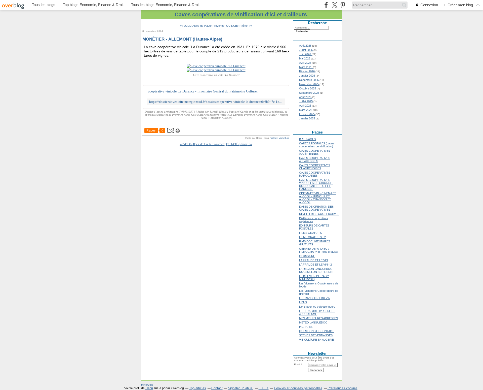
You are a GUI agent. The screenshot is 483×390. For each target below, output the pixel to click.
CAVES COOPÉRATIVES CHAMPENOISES (314, 167)
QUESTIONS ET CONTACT (316, 331)
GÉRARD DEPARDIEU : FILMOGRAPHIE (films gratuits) (318, 250)
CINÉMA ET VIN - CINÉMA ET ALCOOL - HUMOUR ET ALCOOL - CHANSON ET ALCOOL (317, 198)
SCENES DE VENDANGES (316, 335)
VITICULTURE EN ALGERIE (316, 339)
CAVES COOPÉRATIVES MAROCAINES (314, 174)
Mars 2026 (306, 67)
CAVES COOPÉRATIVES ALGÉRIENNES (314, 152)
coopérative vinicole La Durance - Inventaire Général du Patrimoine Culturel (203, 91)
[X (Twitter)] (334, 5)
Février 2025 (307, 114)
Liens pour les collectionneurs (317, 306)
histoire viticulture (280, 138)
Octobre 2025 (308, 88)
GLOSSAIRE (307, 255)
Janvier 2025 (307, 118)
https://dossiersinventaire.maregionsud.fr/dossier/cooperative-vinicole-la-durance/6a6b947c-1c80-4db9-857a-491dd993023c (216, 102)
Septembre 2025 (309, 92)
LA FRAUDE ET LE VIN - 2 (315, 264)
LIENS (303, 302)
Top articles (197, 388)
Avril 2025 (305, 105)
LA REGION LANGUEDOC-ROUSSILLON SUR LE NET (316, 270)
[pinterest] (343, 5)
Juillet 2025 (306, 101)
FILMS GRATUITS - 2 (312, 237)
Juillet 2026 (306, 49)
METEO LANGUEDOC (313, 322)
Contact (217, 388)
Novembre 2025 (309, 84)
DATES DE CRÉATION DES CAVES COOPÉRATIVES (316, 208)
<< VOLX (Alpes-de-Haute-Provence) (202, 25)
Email (297, 364)
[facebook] (326, 5)
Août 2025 (305, 97)
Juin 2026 (305, 54)
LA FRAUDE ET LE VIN (313, 260)
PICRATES (305, 326)
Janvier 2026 (307, 75)
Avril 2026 (305, 62)
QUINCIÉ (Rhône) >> (239, 25)
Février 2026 (307, 71)
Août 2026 (305, 45)
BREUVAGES (307, 139)
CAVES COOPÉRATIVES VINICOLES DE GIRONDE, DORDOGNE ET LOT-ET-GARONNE (316, 184)
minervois (147, 384)
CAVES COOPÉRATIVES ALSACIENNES (314, 159)
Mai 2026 (305, 58)
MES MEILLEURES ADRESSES (318, 318)
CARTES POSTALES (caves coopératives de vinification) (316, 145)
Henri (149, 388)
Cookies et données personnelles (298, 388)
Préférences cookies (342, 388)
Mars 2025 (306, 109)
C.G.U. (264, 388)
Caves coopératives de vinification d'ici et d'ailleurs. (241, 14)
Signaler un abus (240, 388)
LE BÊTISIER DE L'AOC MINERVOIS (314, 278)
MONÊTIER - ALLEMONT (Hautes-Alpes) (182, 39)
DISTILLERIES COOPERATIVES (319, 213)
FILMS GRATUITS (310, 232)
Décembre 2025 (309, 79)
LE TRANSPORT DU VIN (314, 298)
